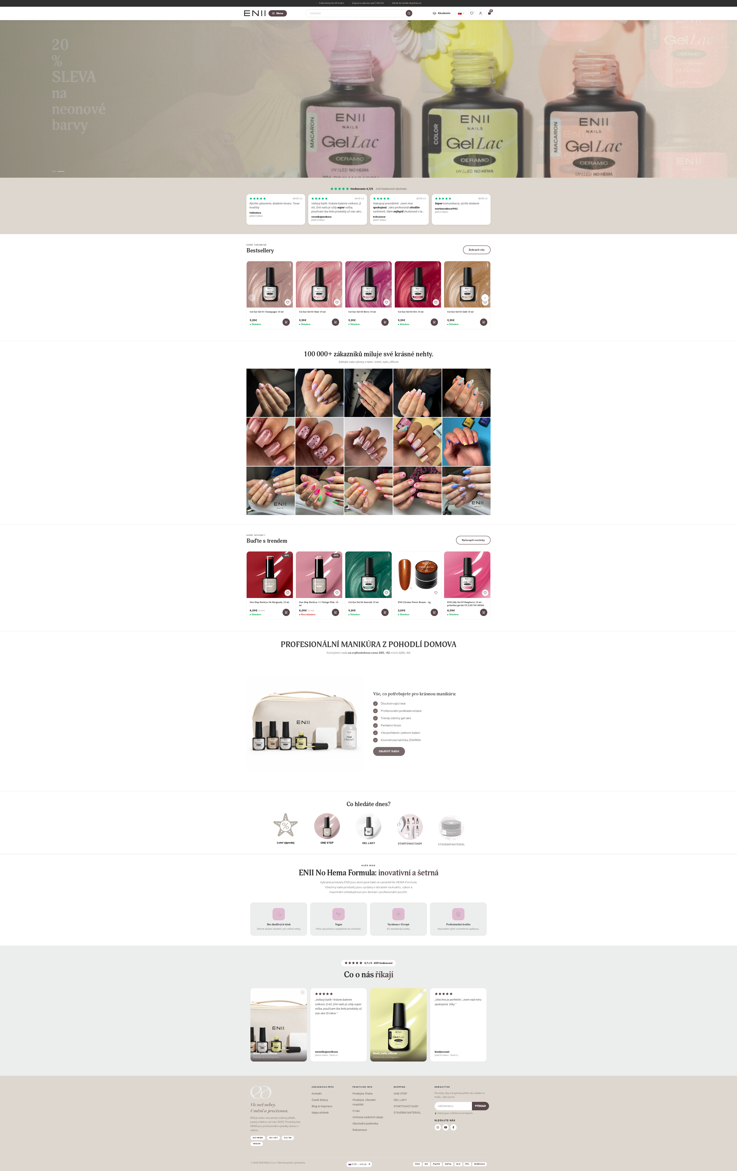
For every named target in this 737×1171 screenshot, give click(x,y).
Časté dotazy (320, 1099)
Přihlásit (480, 1106)
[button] (55, 171)
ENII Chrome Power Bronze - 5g (414, 602)
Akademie (444, 13)
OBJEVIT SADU (389, 750)
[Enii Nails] (254, 13)
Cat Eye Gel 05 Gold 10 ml (460, 311)
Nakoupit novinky (473, 540)
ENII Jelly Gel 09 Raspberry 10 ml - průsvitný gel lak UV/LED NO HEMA (465, 604)
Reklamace (360, 1129)
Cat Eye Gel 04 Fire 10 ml (410, 311)
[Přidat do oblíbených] (287, 302)
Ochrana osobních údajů (368, 1117)
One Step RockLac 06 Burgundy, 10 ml (269, 602)
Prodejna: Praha (363, 1093)
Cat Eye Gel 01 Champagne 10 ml (266, 311)
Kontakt (317, 1093)
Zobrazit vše (477, 249)
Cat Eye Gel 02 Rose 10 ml (312, 311)
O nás (356, 1110)
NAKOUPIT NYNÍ (64, 145)
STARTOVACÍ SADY (406, 1106)
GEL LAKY (400, 1099)
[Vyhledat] (409, 13)
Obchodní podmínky (365, 1123)
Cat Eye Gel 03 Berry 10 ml (362, 311)
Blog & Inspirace (322, 1106)
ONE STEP (400, 1093)
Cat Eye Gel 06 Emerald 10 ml (363, 602)
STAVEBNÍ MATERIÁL (407, 1112)
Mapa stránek (320, 1112)
